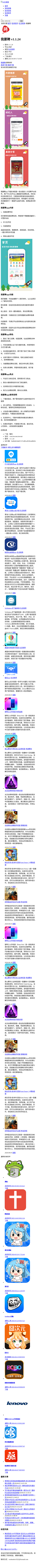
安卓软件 (8, 13)
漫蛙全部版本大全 (28, 1536)
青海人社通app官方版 (12, 510)
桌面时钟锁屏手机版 (12, 648)
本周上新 (10, 447)
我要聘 (3, 62)
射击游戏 (24, 902)
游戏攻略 (8, 8)
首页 (6, 6)
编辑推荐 (17, 447)
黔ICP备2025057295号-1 (9, 1549)
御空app (7, 678)
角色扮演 (19, 790)
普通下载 (10, 65)
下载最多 (4, 447)
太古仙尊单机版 (10, 790)
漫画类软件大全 (10, 1538)
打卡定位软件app (10, 464)
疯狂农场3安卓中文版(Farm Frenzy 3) (17, 862)
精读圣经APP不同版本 (12, 1533)
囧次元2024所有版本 (28, 1533)
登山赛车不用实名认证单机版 (15, 749)
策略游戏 (24, 825)
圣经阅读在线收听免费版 (23, 1540)
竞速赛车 (29, 749)
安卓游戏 (8, 11)
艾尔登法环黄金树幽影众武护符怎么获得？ (20, 1514)
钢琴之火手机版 (10, 712)
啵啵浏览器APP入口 (23, 1538)
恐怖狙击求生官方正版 (13, 902)
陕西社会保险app (10, 552)
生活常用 (22, 23)
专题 (6, 15)
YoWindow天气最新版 (12, 608)
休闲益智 (19, 712)
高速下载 (4, 65)
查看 (14, 495)
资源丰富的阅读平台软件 (13, 1536)
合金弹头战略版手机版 (13, 825)
